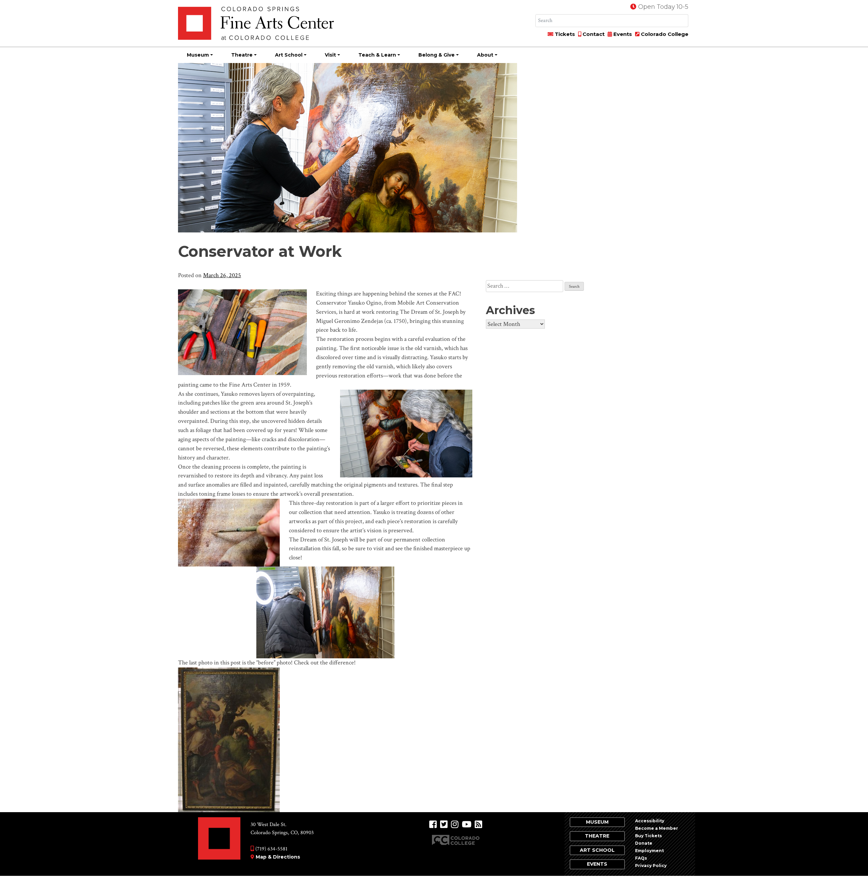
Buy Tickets (648, 835)
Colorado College (663, 34)
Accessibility (649, 820)
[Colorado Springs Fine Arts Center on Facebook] (433, 824)
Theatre (242, 55)
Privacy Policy (651, 865)
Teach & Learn (377, 55)
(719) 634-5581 (271, 848)
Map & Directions (278, 857)
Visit (330, 55)
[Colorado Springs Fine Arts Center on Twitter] (444, 824)
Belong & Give (436, 55)
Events (622, 34)
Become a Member (656, 828)
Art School (288, 55)
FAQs (641, 858)
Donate (643, 843)
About (485, 55)
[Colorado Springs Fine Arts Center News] (478, 824)
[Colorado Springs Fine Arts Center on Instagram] (454, 824)
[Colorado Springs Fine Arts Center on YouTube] (466, 824)
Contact (593, 34)
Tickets (564, 34)
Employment (649, 850)
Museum (198, 55)
